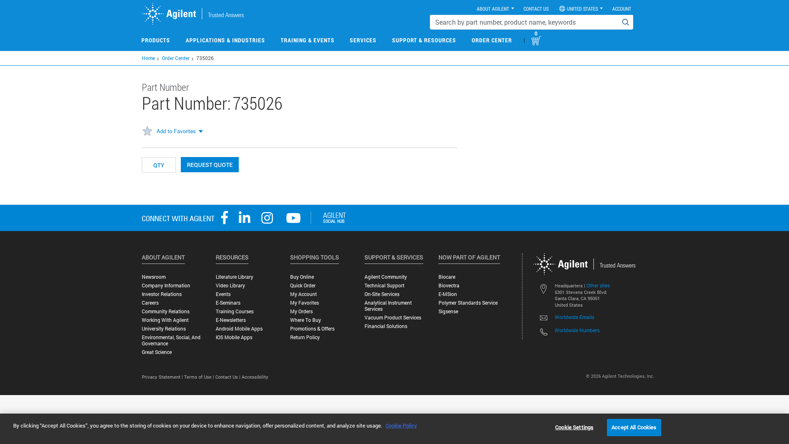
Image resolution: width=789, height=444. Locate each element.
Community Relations (165, 311)
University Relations (164, 329)
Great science (157, 352)
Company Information (166, 285)
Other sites (598, 285)
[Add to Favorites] (147, 131)
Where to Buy (305, 320)
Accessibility (255, 377)
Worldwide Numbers (577, 330)
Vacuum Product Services (393, 317)
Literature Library (234, 277)
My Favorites (304, 303)
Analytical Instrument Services (388, 306)
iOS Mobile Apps (234, 337)
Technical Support (384, 285)
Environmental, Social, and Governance (171, 340)
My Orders (301, 311)
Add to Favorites (176, 131)
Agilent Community (386, 277)
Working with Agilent (165, 320)
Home (148, 58)
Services (363, 40)
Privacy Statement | (163, 377)
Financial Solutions (386, 326)
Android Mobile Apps (239, 329)
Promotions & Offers (312, 329)
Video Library (230, 285)
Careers (150, 303)
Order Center (492, 40)
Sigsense (448, 311)
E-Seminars (228, 303)
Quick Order (303, 285)
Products (155, 40)
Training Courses (235, 311)
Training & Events (308, 40)
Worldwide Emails (574, 317)
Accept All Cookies (633, 427)
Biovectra (448, 285)
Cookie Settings (574, 427)
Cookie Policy (401, 425)
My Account (303, 294)
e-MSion (447, 294)
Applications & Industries (225, 40)
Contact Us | (228, 377)
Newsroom (154, 277)
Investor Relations (162, 294)
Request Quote (210, 165)
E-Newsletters (231, 320)
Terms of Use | (199, 377)
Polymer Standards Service (468, 303)
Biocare (446, 277)
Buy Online (302, 277)
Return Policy (305, 337)
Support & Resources (424, 40)
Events (223, 294)
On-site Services (382, 294)
